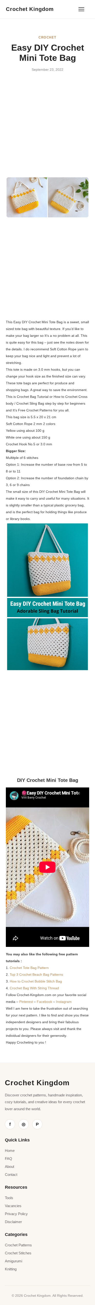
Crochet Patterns (18, 1245)
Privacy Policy (16, 1214)
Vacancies (13, 1206)
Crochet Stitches (18, 1253)
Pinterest (26, 1002)
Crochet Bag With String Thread (34, 988)
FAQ (8, 1158)
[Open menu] (81, 9)
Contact (11, 1174)
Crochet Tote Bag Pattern (29, 968)
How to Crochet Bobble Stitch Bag (36, 981)
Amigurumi (13, 1261)
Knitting (11, 1269)
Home (10, 1150)
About (9, 1166)
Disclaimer (13, 1222)
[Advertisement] (47, 127)
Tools (9, 1198)
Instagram (64, 1002)
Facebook (45, 1002)
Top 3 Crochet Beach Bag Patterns (36, 974)
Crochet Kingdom (30, 9)
